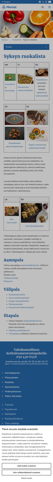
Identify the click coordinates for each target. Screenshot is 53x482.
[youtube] (49, 2)
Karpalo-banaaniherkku (19, 301)
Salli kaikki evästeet (26, 466)
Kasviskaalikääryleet (35, 226)
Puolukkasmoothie (17, 294)
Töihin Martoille (13, 396)
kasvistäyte (10, 90)
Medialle (9, 382)
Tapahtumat (11, 409)
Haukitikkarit (41, 79)
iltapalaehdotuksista (33, 321)
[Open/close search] (42, 7)
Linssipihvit (10, 84)
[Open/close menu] (49, 7)
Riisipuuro (8, 281)
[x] (43, 2)
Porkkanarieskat (16, 304)
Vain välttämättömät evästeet (26, 472)
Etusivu (5, 40)
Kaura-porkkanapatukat (19, 298)
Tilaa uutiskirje (12, 423)
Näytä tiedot (26, 478)
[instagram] (46, 2)
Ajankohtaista (12, 386)
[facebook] (40, 2)
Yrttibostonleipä (11, 278)
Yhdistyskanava (13, 391)
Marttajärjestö (12, 372)
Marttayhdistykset (14, 418)
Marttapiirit (10, 414)
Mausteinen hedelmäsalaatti (21, 307)
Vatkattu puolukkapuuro (19, 330)
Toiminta (9, 404)
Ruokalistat (17, 40)
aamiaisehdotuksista (30, 265)
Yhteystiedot (11, 377)
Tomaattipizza (15, 333)
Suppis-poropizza (36, 144)
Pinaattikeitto (15, 143)
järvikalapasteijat (15, 146)
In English (6, 1)
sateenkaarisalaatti (37, 148)
